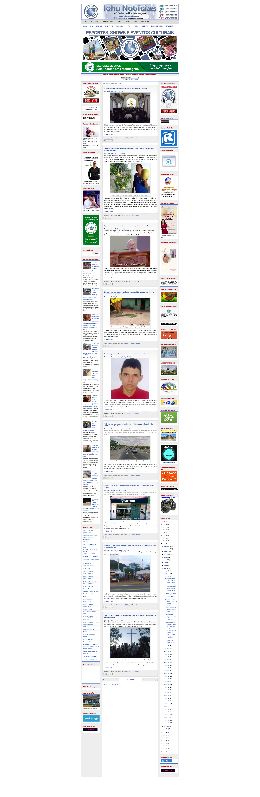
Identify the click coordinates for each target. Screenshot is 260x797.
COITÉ (128, 26)
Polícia (113, 297)
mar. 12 (167, 692)
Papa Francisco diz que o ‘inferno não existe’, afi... (170, 595)
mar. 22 (167, 665)
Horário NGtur (87, 606)
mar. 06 (167, 709)
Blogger (95, 109)
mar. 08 (167, 703)
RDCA (85, 637)
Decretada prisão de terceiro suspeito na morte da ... (170, 609)
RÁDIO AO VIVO (87, 649)
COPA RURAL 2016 (88, 563)
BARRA (119, 22)
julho (165, 560)
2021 (164, 535)
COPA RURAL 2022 (88, 566)
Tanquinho (120, 550)
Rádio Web (86, 654)
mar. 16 (167, 681)
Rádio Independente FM (90, 651)
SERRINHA (119, 26)
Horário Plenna (87, 609)
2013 (164, 743)
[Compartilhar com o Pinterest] (112, 140)
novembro (167, 549)
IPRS (84, 626)
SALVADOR (169, 26)
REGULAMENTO (88, 639)
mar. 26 (167, 654)
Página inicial (130, 679)
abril (165, 568)
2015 (164, 738)
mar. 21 (167, 668)
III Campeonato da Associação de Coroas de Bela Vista (90, 618)
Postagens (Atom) (113, 684)
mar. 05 (167, 712)
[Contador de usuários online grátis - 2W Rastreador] (168, 771)
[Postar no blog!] (106, 140)
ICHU (91, 26)
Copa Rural (86, 568)
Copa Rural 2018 (88, 578)
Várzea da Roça (121, 490)
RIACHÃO (136, 26)
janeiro (166, 729)
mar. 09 (167, 701)
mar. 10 (167, 698)
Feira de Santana (116, 357)
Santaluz (129, 429)
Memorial (85, 632)
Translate (135, 79)
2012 (164, 746)
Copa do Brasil (87, 589)
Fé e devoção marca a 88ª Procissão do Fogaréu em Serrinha (125, 88)
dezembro (167, 546)
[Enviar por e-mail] (104, 140)
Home (85, 26)
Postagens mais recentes (110, 680)
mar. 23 (167, 662)
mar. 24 (167, 659)
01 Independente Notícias (90, 535)
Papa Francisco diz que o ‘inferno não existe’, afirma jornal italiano (127, 226)
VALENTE (145, 26)
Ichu (112, 620)
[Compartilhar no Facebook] (110, 140)
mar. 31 (167, 573)
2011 (164, 749)
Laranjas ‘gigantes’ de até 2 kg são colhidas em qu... (170, 588)
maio (165, 565)
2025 (164, 524)
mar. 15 (167, 684)
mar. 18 (167, 676)
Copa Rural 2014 (88, 573)
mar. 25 (167, 657)
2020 (164, 538)
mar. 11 (167, 695)
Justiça (124, 357)
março (166, 571)
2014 (164, 740)
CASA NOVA (94, 22)
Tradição (126, 550)
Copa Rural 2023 (88, 584)
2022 (164, 532)
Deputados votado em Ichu (90, 594)
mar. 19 (167, 673)
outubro (166, 551)
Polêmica (118, 229)
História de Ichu (87, 601)
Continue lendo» (108, 134)
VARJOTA (127, 22)
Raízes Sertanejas (88, 642)
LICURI (136, 22)
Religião (113, 91)
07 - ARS (85, 542)
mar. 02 (167, 720)
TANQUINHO (109, 26)
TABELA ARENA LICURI (89, 656)
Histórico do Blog (88, 604)
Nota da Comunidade (89, 634)
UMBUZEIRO (145, 22)
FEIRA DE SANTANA (157, 26)
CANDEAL (99, 26)
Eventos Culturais (88, 599)
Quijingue (122, 153)
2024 (164, 527)
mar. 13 (167, 690)
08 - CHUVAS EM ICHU (89, 544)
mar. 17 (167, 679)
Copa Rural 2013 (88, 571)
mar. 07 (167, 706)
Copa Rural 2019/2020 (89, 581)
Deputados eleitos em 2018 (91, 591)
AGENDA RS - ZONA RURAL (91, 556)
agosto (166, 557)
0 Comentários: (135, 138)
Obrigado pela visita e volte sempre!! (96, 780)
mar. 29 (167, 646)
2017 (164, 732)
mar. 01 (167, 723)
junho (165, 562)
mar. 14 (167, 687)
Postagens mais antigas (150, 680)
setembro (166, 554)
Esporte (85, 596)
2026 (164, 521)
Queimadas (119, 297)
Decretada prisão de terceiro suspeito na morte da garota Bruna (126, 354)
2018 (164, 543)
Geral (112, 153)
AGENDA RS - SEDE (89, 554)
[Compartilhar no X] (108, 140)
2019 (164, 541)
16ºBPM (85, 547)
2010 (164, 751)
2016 (164, 735)
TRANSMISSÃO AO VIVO (90, 659)
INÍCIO (85, 22)
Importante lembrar (88, 629)
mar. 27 (167, 651)
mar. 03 (167, 717)
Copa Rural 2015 (88, 576)
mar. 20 (167, 670)
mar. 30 (167, 576)
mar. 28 (167, 648)
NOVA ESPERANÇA (107, 22)
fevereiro (166, 726)
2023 (164, 530)
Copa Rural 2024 (88, 586)
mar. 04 (167, 714)
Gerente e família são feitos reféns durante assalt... (170, 624)
